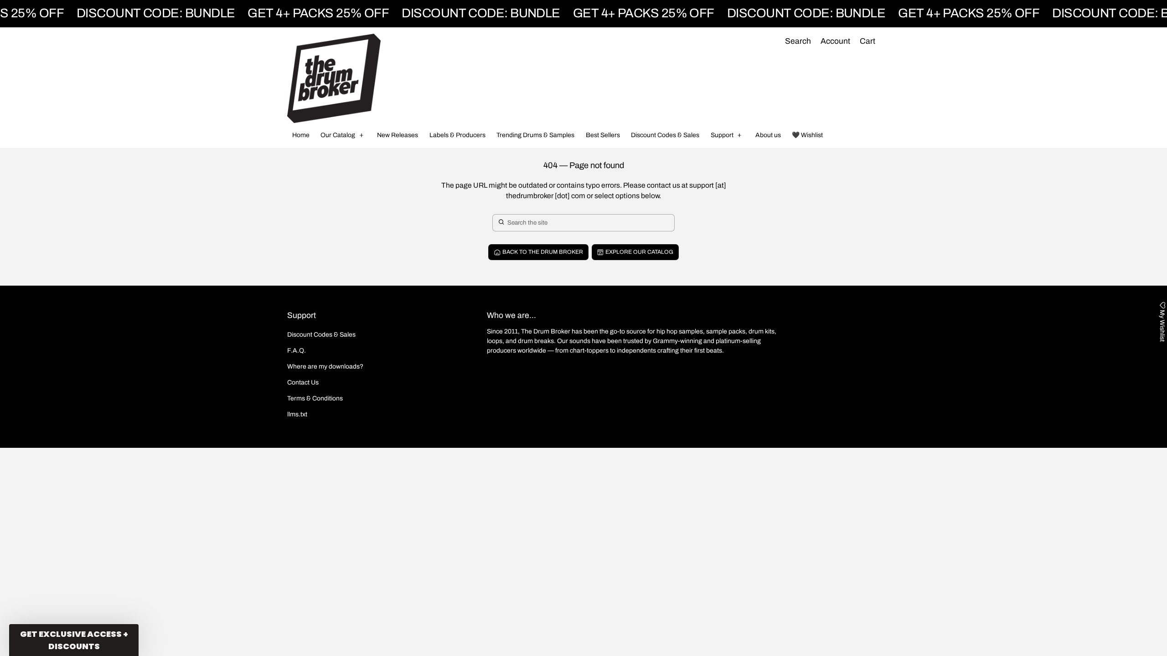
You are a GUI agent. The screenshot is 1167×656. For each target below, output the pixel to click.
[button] (798, 42)
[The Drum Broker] (334, 78)
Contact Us (303, 382)
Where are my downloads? (325, 366)
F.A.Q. (296, 350)
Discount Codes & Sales (321, 334)
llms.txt (297, 414)
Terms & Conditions (315, 398)
